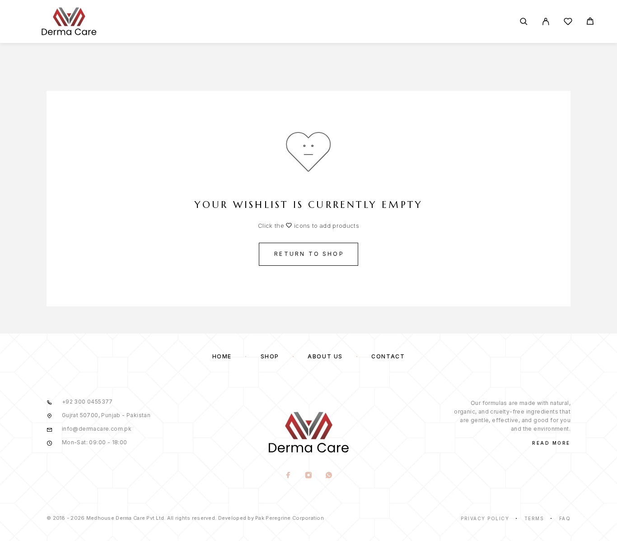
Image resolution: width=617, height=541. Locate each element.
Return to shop (309, 253)
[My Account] (546, 21)
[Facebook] (288, 476)
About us (325, 356)
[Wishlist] (568, 23)
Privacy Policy (485, 518)
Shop (270, 356)
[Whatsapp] (328, 476)
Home (222, 356)
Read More (551, 443)
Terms (534, 518)
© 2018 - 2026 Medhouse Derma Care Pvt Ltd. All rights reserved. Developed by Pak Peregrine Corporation (185, 518)
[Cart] (590, 22)
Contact (388, 356)
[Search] (524, 21)
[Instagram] (308, 476)
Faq (565, 518)
